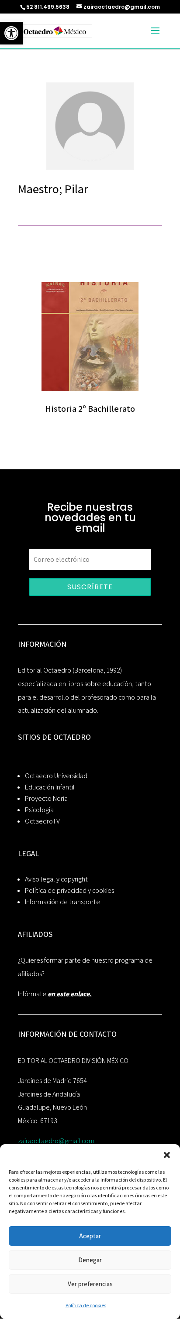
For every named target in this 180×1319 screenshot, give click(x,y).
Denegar (90, 1260)
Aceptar (90, 1236)
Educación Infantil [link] (50, 787)
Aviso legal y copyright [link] (56, 879)
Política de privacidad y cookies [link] (69, 890)
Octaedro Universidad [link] (56, 775)
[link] (11, 33)
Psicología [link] (39, 809)
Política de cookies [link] (86, 1305)
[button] (167, 1155)
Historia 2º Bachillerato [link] (90, 408)
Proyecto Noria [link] (46, 798)
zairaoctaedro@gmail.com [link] (56, 1140)
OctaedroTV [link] (42, 821)
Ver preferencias (90, 1284)
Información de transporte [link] (62, 901)
